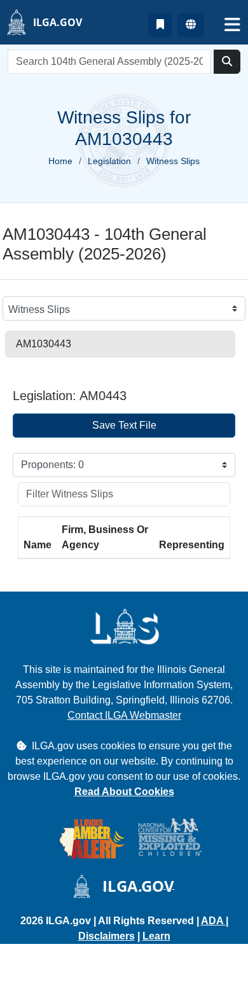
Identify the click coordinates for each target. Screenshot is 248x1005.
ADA (213, 920)
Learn (156, 936)
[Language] (190, 25)
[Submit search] (227, 62)
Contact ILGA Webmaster (124, 715)
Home (60, 161)
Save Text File (124, 425)
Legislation (109, 161)
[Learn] (160, 25)
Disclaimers (106, 936)
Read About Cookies (124, 791)
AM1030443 (43, 343)
